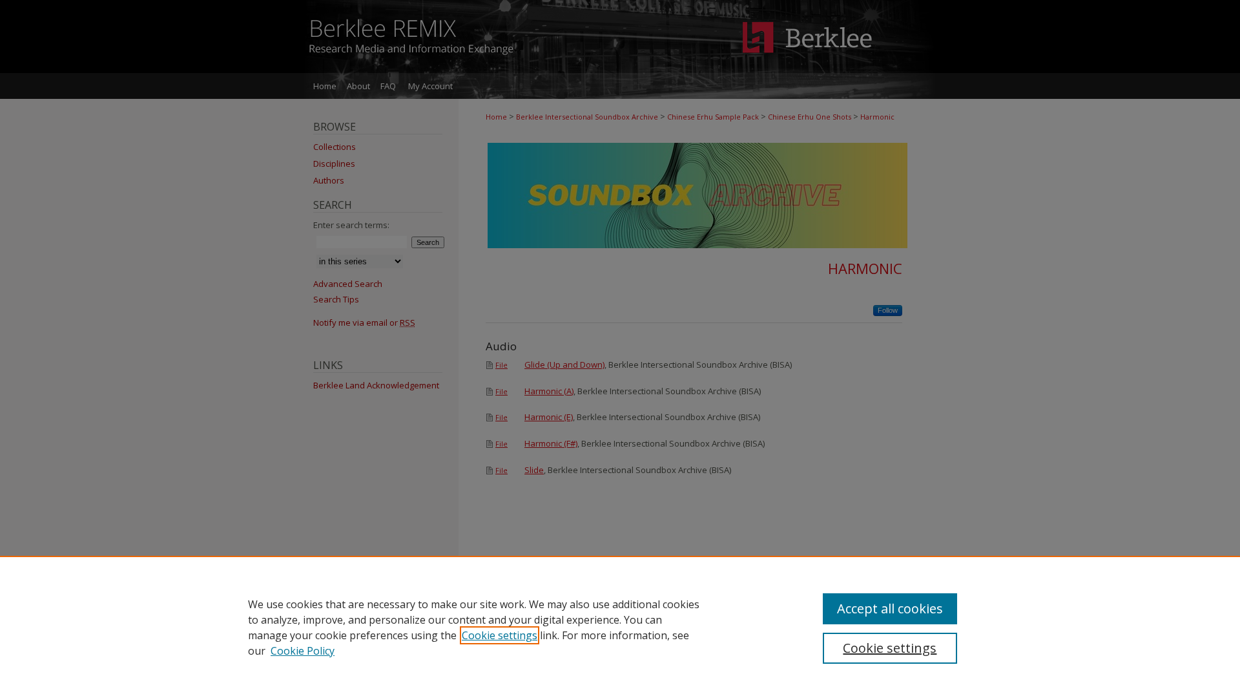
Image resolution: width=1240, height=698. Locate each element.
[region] (620, 627)
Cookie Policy (303, 651)
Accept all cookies (890, 608)
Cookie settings (499, 635)
